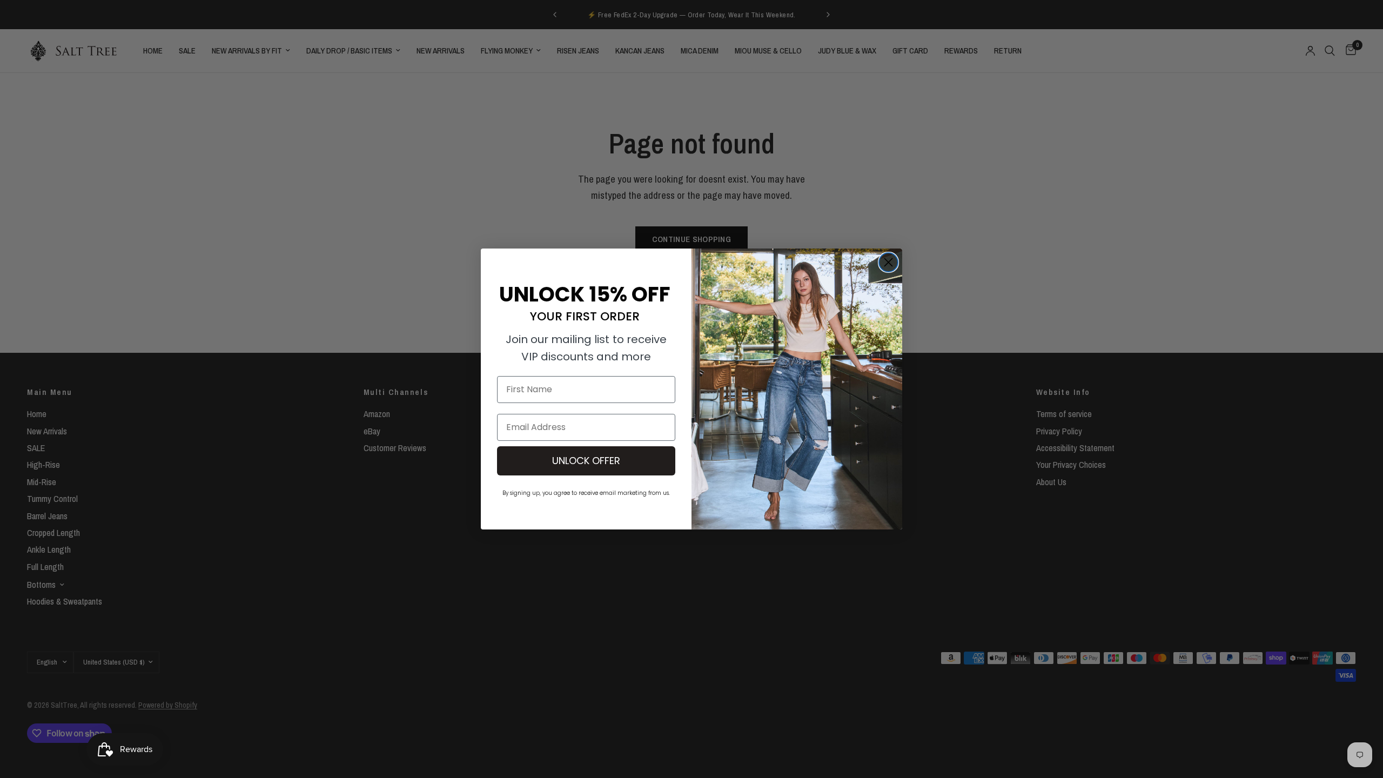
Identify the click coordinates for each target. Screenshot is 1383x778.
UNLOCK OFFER (586, 460)
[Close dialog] (888, 262)
